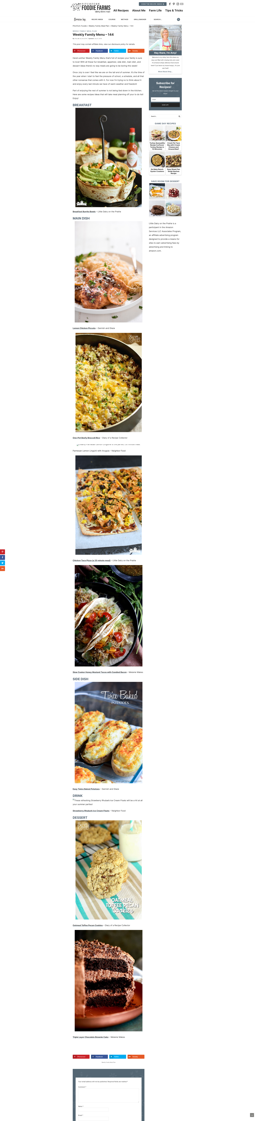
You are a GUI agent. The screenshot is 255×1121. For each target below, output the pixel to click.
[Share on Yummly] (2, 568)
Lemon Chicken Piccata (84, 328)
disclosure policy (118, 44)
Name (80, 1106)
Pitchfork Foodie (80, 26)
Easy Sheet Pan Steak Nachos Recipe (173, 171)
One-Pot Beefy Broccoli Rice (86, 438)
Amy (76, 38)
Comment (82, 1087)
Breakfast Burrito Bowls (84, 211)
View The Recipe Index (151, 4)
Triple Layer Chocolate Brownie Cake (90, 1037)
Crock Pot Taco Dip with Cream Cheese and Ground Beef (173, 146)
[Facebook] (169, 3)
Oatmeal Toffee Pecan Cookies (88, 925)
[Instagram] (177, 3)
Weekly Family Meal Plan (99, 26)
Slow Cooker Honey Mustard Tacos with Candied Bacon (100, 672)
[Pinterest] (173, 3)
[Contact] (181, 3)
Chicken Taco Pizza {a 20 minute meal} (91, 560)
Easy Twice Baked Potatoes (86, 789)
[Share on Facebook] (2, 557)
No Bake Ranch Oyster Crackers (157, 170)
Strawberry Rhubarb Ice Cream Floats (91, 811)
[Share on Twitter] (2, 562)
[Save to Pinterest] (2, 551)
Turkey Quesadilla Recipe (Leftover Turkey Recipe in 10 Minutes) (157, 146)
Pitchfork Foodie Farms (90, 8)
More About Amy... (165, 72)
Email (80, 1115)
